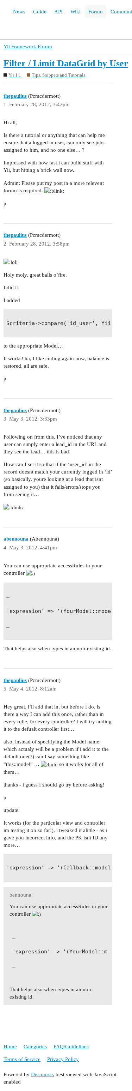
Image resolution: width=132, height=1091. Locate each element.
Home (10, 1046)
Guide (39, 11)
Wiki (75, 11)
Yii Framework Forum (28, 46)
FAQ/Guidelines (71, 1046)
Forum (95, 11)
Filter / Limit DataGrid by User (66, 63)
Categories (35, 1046)
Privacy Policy (63, 1059)
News (19, 11)
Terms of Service (22, 1059)
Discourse (42, 1074)
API (58, 11)
